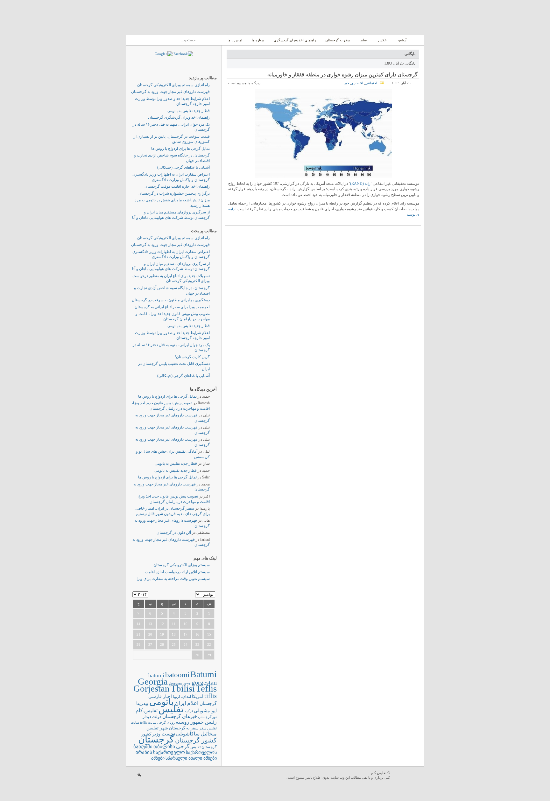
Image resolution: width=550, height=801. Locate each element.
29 (209, 655)
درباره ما (258, 40)
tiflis (210, 695)
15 (209, 634)
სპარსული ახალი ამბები (191, 758)
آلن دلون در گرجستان (174, 532)
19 (162, 634)
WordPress (407, 776)
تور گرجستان (207, 717)
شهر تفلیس (157, 727)
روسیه (182, 722)
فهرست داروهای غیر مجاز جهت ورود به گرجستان (170, 91)
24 (185, 644)
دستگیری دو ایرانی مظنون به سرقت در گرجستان (171, 300)
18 (174, 634)
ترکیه (189, 711)
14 (138, 624)
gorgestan (204, 682)
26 (162, 644)
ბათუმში (142, 746)
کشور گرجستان (196, 740)
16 (197, 634)
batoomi (177, 675)
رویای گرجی (166, 722)
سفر (203, 728)
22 (209, 644)
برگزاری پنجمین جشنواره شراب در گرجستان (174, 193)
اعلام (193, 703)
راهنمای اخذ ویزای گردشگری (295, 40)
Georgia (153, 681)
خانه (417, 40)
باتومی (161, 702)
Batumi (203, 674)
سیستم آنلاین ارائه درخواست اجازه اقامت (177, 572)
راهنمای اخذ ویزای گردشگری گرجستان (179, 117)
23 (197, 644)
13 (150, 624)
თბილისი (164, 746)
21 (138, 634)
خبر (346, 83)
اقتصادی (357, 83)
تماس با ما (235, 40)
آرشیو (401, 40)
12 (162, 624)
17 (185, 634)
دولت (156, 716)
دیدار (147, 716)
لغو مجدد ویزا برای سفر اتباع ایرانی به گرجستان (172, 307)
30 (197, 655)
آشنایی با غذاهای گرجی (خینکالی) (183, 167)
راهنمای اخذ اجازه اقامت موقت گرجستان (177, 186)
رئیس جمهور (203, 722)
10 (185, 624)
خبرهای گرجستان (179, 716)
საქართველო (169, 752)
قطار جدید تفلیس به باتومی (188, 110)
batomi (156, 675)
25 (174, 644)
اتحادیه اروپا (182, 697)
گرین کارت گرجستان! (192, 357)
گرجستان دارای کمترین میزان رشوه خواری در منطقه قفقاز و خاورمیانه (342, 74)
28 (138, 644)
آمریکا (197, 696)
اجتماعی (371, 83)
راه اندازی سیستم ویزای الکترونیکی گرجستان (173, 85)
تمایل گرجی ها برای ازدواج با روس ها (180, 148)
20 (150, 634)
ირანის (144, 752)
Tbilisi (183, 688)
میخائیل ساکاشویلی (196, 733)
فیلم (364, 40)
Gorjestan (151, 688)
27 (150, 644)
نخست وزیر (163, 733)
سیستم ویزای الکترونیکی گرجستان (181, 565)
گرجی (182, 746)
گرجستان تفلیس (203, 747)
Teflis (206, 688)
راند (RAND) (360, 183)
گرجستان (156, 739)
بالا (139, 775)
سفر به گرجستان (337, 40)
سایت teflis (148, 722)
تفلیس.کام (147, 710)
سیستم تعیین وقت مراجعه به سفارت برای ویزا (173, 578)
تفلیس (171, 709)
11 (174, 624)
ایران (180, 703)
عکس (382, 40)
